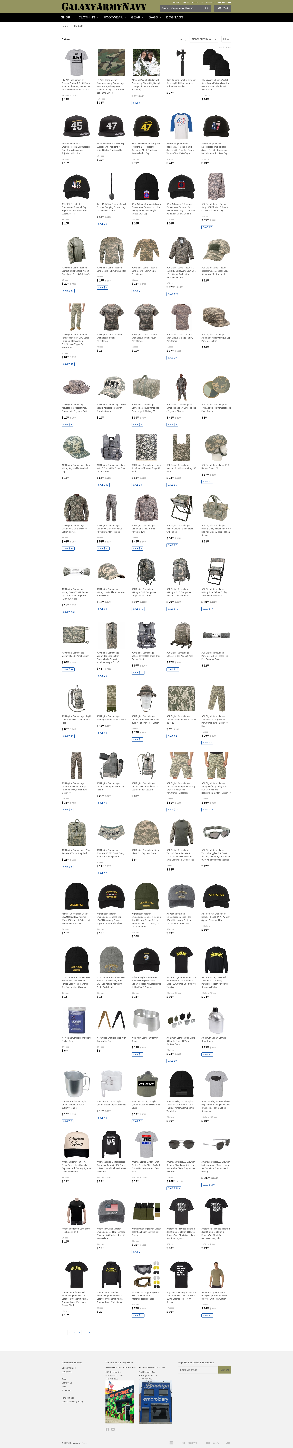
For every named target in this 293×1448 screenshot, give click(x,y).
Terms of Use (68, 1398)
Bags (153, 17)
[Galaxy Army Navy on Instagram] (113, 1430)
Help (64, 1387)
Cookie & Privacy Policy (72, 1401)
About (64, 1379)
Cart (225, 8)
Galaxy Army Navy (78, 1443)
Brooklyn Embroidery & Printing (152, 1367)
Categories (67, 1371)
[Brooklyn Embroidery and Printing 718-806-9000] (155, 1423)
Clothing (87, 17)
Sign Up (225, 1369)
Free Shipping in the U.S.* (193, 2)
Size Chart (66, 1390)
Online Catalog (69, 1368)
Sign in (209, 2)
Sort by (183, 39)
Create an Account (223, 2)
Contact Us (67, 1383)
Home (65, 26)
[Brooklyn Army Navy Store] (119, 1423)
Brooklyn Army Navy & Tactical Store (120, 1367)
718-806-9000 (145, 1379)
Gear (135, 17)
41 (90, 1332)
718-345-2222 (111, 1379)
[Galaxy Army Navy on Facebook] (107, 1430)
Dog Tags (174, 17)
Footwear (113, 17)
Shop (65, 17)
